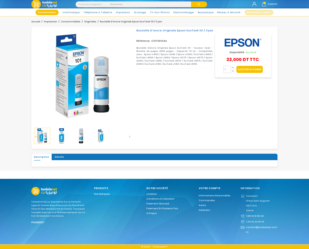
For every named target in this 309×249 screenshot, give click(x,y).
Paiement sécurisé (157, 203)
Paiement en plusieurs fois (162, 208)
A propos (151, 213)
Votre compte (209, 188)
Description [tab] (41, 157)
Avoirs (202, 205)
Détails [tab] (59, 157)
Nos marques (102, 194)
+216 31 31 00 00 (255, 216)
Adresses (204, 210)
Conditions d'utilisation (160, 198)
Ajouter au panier (249, 69)
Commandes (207, 200)
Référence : (143, 40)
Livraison (151, 194)
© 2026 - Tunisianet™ (154, 246)
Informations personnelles (214, 195)
